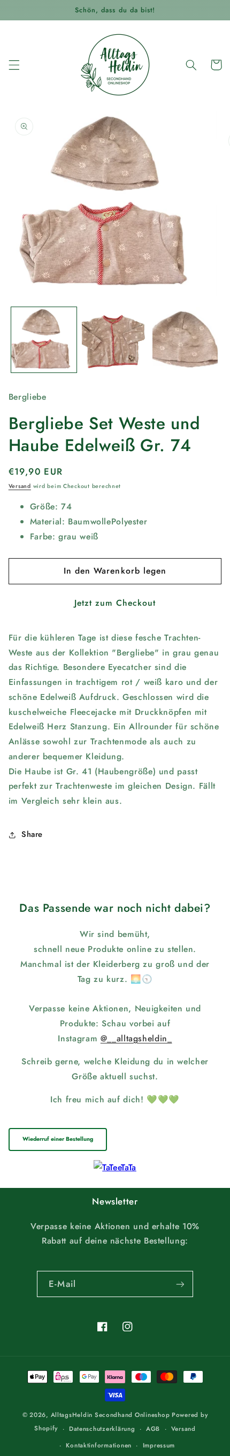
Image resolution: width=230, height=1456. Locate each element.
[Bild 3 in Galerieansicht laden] (185, 339)
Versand (20, 486)
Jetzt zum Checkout (115, 603)
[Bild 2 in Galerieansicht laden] (114, 339)
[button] (14, 64)
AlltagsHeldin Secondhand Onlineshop (110, 1415)
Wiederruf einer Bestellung (57, 1139)
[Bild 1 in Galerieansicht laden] (43, 339)
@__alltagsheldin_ (136, 1038)
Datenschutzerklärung (102, 1428)
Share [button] (32, 834)
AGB (153, 1428)
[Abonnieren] (179, 1284)
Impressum (159, 1445)
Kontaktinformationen (99, 1445)
